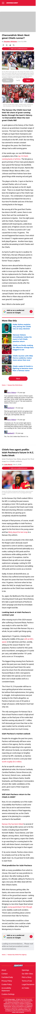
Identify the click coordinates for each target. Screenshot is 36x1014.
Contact (5, 974)
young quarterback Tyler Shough (19, 907)
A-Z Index (25, 988)
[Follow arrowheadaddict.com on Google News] (31, 311)
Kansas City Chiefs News (15, 385)
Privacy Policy (7, 981)
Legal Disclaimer (28, 984)
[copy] (13, 45)
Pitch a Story (26, 977)
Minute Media (11, 999)
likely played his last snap (18, 532)
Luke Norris (8, 464)
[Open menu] (3, 3)
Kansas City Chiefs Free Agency (17, 954)
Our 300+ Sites (27, 974)
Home (4, 385)
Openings (25, 970)
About (4, 970)
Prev (7, 80)
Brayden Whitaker (10, 41)
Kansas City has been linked (12, 824)
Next (28, 80)
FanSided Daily (7, 977)
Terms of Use (27, 981)
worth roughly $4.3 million (12, 762)
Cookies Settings (8, 994)
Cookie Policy (7, 984)
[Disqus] (18, 413)
